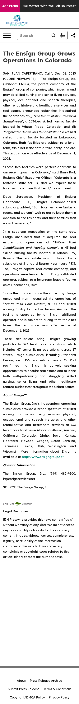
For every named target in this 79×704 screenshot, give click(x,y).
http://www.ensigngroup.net (43, 457)
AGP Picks (10, 6)
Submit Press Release (24, 689)
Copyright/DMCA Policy (27, 697)
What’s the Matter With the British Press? (43, 6)
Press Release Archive (46, 681)
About (21, 681)
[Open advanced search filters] (62, 35)
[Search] (53, 35)
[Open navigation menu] (7, 35)
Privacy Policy (59, 697)
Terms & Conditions (57, 689)
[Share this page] (73, 35)
